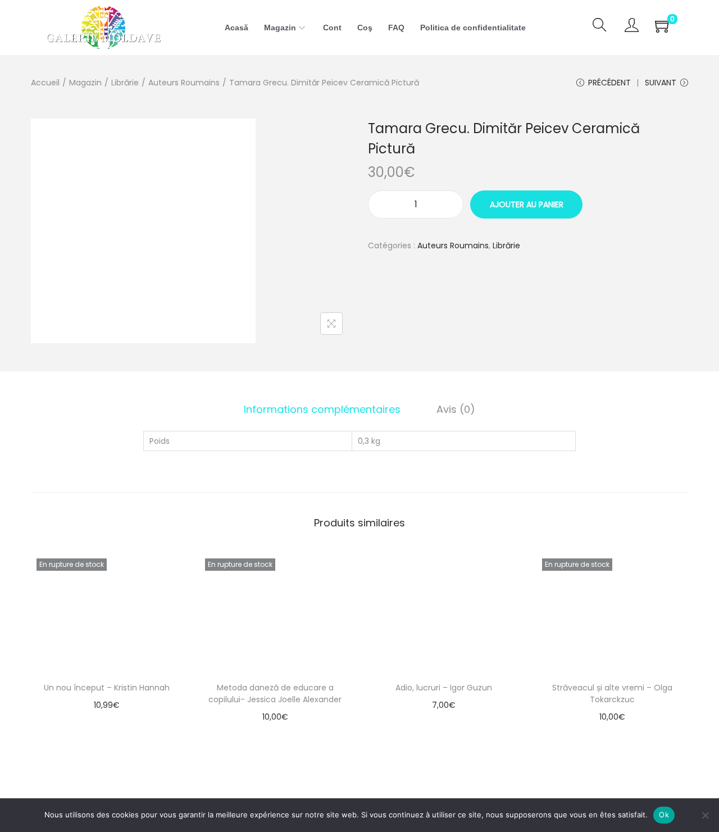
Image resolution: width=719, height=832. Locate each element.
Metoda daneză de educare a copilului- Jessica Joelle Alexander (275, 693)
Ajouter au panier (526, 204)
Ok (664, 814)
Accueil (45, 82)
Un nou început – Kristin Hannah (107, 687)
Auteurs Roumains (184, 82)
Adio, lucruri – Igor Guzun (443, 687)
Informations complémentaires (322, 409)
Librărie (125, 82)
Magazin (85, 82)
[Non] (705, 815)
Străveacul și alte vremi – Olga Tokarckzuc (612, 693)
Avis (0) (455, 409)
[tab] (322, 409)
